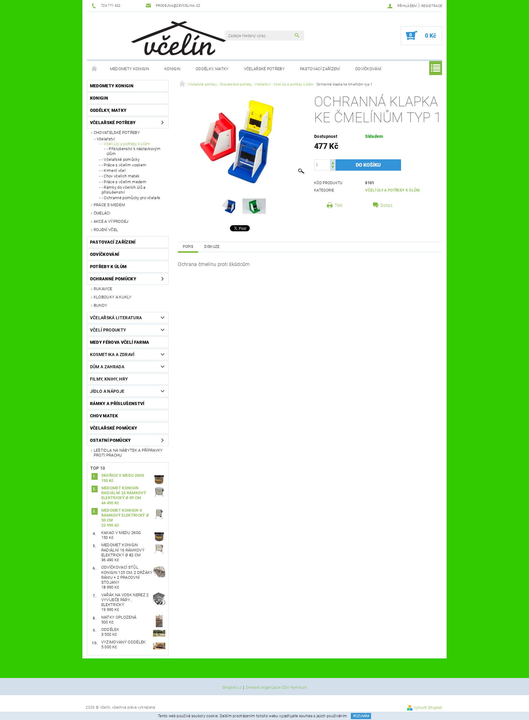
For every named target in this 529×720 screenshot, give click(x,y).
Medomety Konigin (129, 68)
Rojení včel (106, 229)
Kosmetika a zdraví (112, 354)
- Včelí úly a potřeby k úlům (126, 144)
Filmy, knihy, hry (109, 379)
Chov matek (104, 415)
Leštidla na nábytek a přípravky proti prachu (128, 452)
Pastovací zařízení (320, 68)
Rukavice (103, 288)
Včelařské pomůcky (113, 428)
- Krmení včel (114, 170)
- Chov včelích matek (120, 176)
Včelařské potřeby (264, 68)
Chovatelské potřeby (117, 132)
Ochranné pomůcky (113, 278)
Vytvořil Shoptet (428, 707)
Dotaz (386, 205)
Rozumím (361, 716)
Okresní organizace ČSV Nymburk (276, 687)
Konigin (172, 68)
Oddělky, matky (212, 68)
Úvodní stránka (94, 69)
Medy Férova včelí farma (119, 342)
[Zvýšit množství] (333, 162)
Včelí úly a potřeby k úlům (392, 190)
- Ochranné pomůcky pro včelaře (131, 197)
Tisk (339, 205)
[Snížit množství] (333, 168)
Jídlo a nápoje (107, 391)
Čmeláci (102, 213)
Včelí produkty (108, 330)
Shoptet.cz (232, 687)
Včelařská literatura (116, 317)
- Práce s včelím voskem (124, 165)
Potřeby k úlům (108, 266)
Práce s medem (109, 205)
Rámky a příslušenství (117, 403)
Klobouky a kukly (112, 297)
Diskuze (211, 246)
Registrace (431, 6)
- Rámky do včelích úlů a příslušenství (124, 190)
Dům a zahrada (107, 366)
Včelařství (106, 139)
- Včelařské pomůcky (121, 159)
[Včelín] (176, 36)
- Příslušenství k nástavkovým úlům (133, 151)
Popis (188, 246)
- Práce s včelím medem (124, 182)
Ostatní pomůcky (110, 440)
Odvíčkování (368, 68)
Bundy (100, 305)
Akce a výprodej (111, 221)
